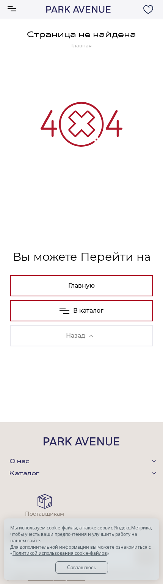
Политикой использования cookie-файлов (60, 553)
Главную (81, 285)
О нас (19, 462)
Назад (75, 335)
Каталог (24, 474)
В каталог (88, 310)
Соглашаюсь (81, 567)
